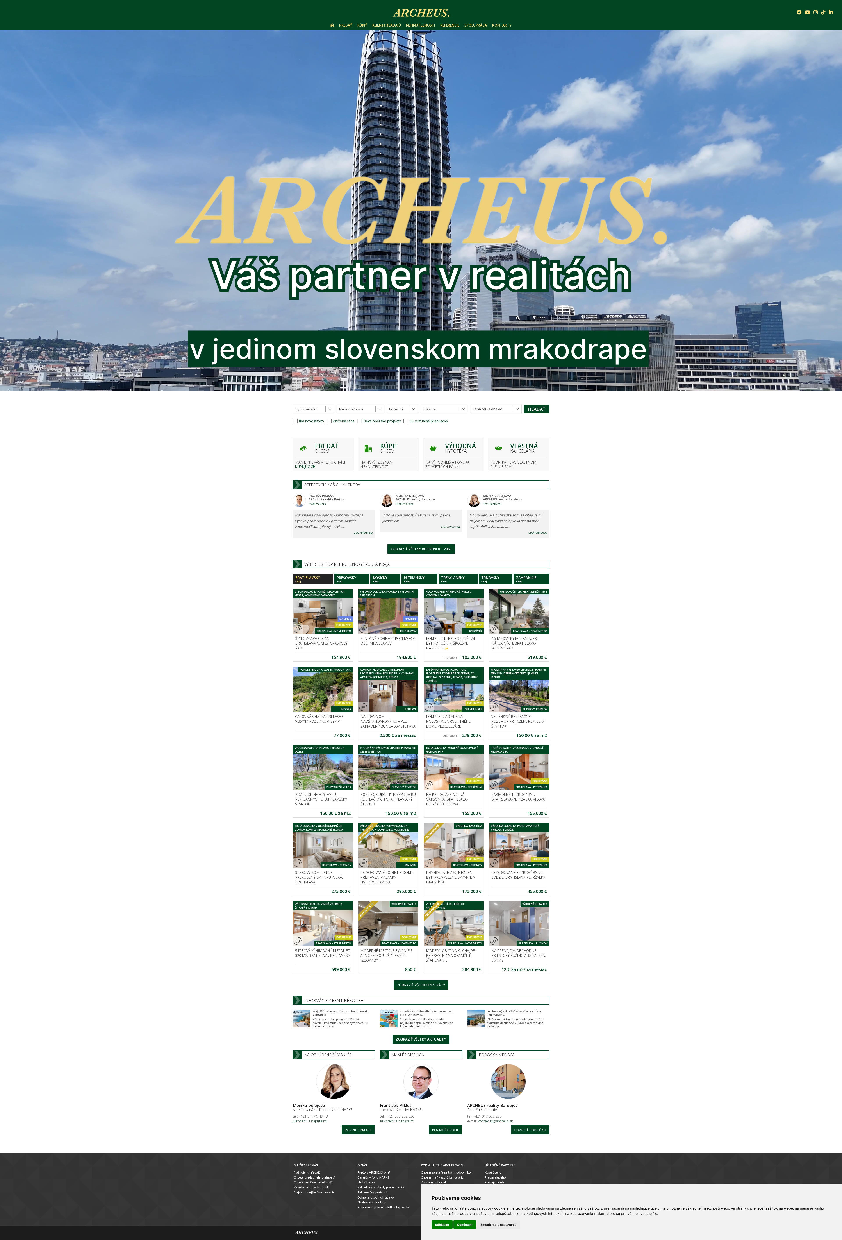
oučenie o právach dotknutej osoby (384, 1207)
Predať (345, 25)
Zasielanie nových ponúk (311, 1187)
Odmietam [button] (465, 1224)
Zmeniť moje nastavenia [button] (498, 1224)
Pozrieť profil (358, 1129)
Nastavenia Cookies (371, 1202)
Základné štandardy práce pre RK (380, 1187)
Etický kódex (366, 1182)
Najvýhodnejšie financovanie (314, 1192)
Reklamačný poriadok (372, 1192)
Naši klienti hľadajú (307, 1172)
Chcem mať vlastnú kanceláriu (442, 1177)
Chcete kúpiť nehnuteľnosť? (313, 1182)
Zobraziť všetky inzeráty (421, 985)
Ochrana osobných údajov (376, 1197)
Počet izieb (398, 409)
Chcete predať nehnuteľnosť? (314, 1177)
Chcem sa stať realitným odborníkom (447, 1172)
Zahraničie (526, 579)
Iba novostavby (311, 421)
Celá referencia (363, 532)
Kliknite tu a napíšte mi (310, 1121)
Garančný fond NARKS (373, 1177)
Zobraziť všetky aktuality (421, 1039)
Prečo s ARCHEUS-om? (373, 1172)
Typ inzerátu (305, 409)
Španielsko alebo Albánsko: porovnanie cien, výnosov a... (427, 1013)
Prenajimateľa (495, 1182)
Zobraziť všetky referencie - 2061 (421, 549)
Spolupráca (475, 25)
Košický (380, 579)
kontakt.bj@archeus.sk (495, 1121)
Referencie (449, 25)
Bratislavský (307, 579)
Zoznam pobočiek (434, 1182)
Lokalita (429, 409)
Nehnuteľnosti (420, 25)
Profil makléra (317, 504)
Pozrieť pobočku (530, 1129)
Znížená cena (344, 421)
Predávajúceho (495, 1177)
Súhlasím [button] (442, 1224)
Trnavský (490, 579)
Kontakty (502, 25)
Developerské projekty (382, 421)
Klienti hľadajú (386, 25)
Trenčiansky (453, 579)
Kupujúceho (493, 1172)
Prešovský (346, 579)
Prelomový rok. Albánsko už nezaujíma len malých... (514, 1013)
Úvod (332, 25)
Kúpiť (362, 25)
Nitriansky (414, 579)
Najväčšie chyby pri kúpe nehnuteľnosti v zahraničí (341, 1013)
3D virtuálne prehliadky (429, 421)
